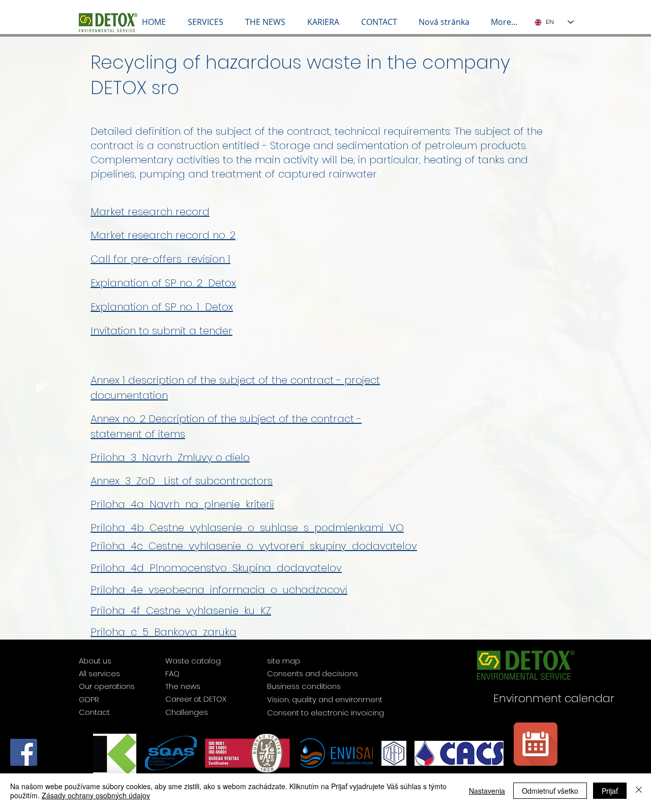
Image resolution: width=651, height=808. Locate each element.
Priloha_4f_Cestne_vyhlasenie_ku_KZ (181, 610)
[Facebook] (23, 752)
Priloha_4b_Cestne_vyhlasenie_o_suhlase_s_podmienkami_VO (247, 528)
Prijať (610, 791)
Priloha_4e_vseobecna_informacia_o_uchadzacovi (219, 590)
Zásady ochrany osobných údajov (96, 795)
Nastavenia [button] (487, 791)
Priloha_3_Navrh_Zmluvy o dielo (170, 457)
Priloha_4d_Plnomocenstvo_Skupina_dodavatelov (216, 568)
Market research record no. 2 (163, 235)
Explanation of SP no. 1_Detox (162, 307)
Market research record (150, 212)
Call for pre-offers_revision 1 (160, 259)
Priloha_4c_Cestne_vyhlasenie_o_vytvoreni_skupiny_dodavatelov (254, 546)
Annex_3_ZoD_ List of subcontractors (182, 481)
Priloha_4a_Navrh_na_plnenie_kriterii (182, 504)
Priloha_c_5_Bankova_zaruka (163, 632)
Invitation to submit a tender (161, 331)
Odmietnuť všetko (550, 791)
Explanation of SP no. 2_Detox (163, 283)
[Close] (639, 791)
